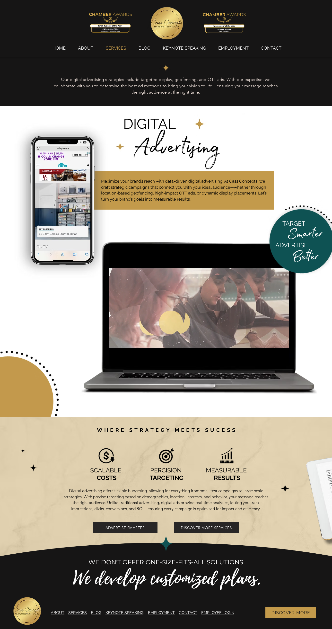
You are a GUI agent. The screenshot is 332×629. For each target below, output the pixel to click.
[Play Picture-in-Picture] (274, 359)
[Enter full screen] (282, 359)
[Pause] (116, 359)
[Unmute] (124, 359)
